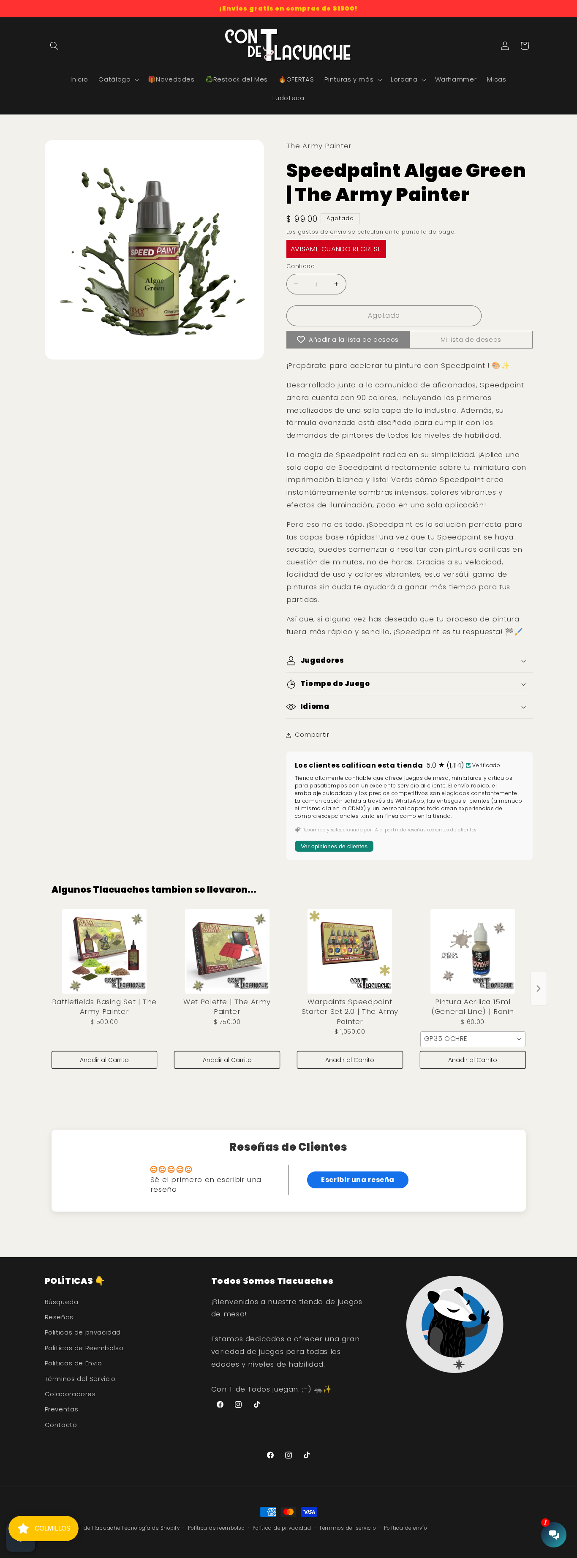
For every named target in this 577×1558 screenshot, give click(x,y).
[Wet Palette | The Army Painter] (227, 951)
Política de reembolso (216, 1528)
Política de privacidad (282, 1528)
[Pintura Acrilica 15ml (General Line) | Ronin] (472, 951)
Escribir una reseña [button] (358, 1180)
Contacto (61, 1425)
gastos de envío (322, 231)
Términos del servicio (347, 1528)
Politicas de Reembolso (84, 1348)
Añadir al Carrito (104, 1060)
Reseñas (59, 1317)
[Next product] (538, 988)
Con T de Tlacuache (93, 1528)
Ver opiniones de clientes (334, 846)
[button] (54, 45)
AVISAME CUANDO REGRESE (336, 249)
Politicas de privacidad (83, 1332)
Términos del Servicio (80, 1379)
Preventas (62, 1409)
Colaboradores (70, 1394)
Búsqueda (62, 1302)
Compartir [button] (312, 734)
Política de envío (405, 1528)
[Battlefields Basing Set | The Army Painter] (104, 951)
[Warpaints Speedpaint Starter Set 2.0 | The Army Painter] (350, 951)
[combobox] (472, 1039)
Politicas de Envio (73, 1363)
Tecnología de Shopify (151, 1528)
